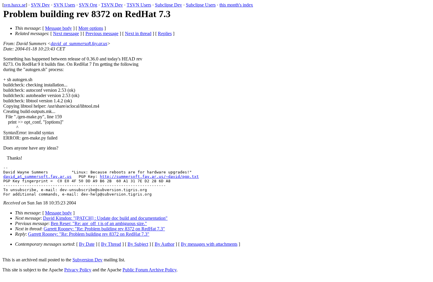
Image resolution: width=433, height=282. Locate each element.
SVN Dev (40, 4)
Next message (66, 33)
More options (90, 28)
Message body (58, 28)
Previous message (101, 33)
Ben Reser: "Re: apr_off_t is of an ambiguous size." (99, 223)
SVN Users (64, 4)
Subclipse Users (201, 4)
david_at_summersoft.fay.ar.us (79, 43)
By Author (164, 244)
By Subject (138, 244)
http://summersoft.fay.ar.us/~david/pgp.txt (149, 176)
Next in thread (138, 33)
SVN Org (88, 4)
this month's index (236, 4)
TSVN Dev (112, 4)
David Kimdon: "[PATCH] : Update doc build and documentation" (105, 218)
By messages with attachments (209, 244)
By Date (87, 244)
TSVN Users (139, 4)
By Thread (111, 244)
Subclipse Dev (168, 4)
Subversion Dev (87, 259)
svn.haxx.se (15, 4)
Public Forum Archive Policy (149, 269)
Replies (165, 33)
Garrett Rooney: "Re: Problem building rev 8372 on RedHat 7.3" (104, 228)
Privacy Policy (77, 269)
